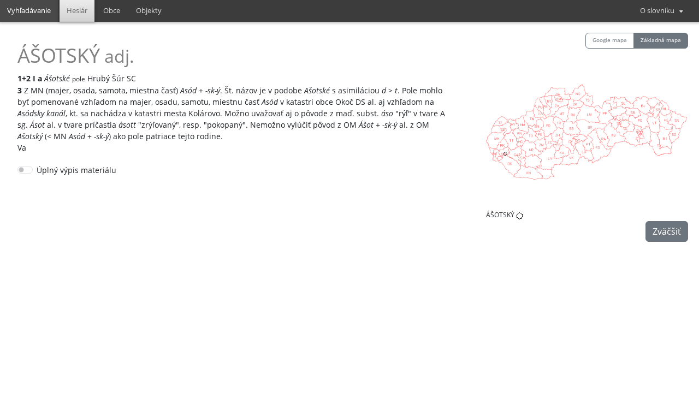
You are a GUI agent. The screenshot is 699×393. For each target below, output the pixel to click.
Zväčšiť (667, 231)
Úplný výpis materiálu (76, 170)
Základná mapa (661, 40)
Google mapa (610, 40)
